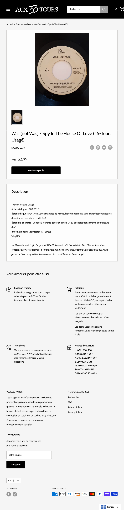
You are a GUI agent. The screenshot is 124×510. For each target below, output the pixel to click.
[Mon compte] (115, 9)
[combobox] (110, 507)
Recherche (73, 397)
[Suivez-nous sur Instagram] (15, 494)
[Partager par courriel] (110, 147)
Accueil (9, 24)
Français (110, 506)
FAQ (70, 402)
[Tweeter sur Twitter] (104, 147)
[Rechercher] (104, 9)
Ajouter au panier (36, 170)
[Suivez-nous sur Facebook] (8, 494)
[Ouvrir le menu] (8, 9)
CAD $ (11, 480)
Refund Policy (75, 407)
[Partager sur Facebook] (92, 147)
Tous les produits (23, 24)
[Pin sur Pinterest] (98, 147)
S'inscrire (16, 464)
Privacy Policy (75, 412)
